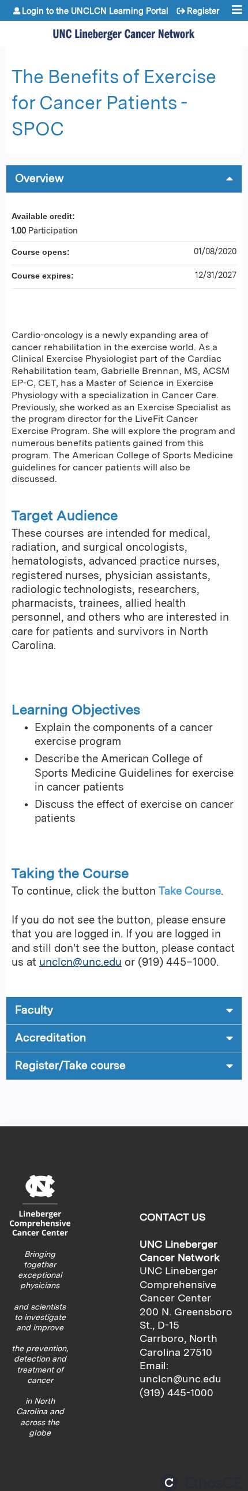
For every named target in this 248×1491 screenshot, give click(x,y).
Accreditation (50, 1037)
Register (203, 11)
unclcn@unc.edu (80, 962)
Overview (39, 178)
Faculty (34, 1010)
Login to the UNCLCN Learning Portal (95, 11)
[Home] (124, 31)
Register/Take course (70, 1065)
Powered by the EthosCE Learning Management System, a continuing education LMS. (201, 1482)
